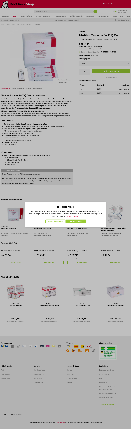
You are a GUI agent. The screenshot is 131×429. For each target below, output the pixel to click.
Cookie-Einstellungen (55, 221)
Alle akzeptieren (76, 221)
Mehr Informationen (72, 216)
